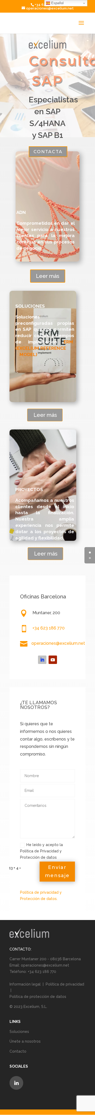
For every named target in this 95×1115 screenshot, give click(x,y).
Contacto (18, 1051)
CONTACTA (48, 151)
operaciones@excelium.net (58, 643)
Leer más (47, 276)
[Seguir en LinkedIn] (42, 660)
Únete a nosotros (25, 1041)
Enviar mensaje (57, 871)
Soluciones (19, 1031)
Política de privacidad (65, 984)
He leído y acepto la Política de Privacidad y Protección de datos (41, 851)
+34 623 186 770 (48, 628)
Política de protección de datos (38, 996)
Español (57, 3)
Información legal (26, 984)
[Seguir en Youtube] (53, 660)
